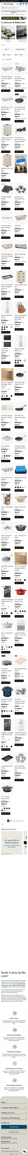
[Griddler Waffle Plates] (7, 189)
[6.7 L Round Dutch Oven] (7, 789)
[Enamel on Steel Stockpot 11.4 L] (7, 691)
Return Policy (14, 1018)
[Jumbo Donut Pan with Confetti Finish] (7, 130)
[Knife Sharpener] (21, 246)
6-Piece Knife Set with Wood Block (21, 734)
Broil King (17, 672)
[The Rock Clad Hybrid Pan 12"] (21, 374)
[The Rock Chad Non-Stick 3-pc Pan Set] (21, 99)
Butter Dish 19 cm (21, 477)
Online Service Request (14, 1052)
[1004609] (22, 611)
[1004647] (4, 456)
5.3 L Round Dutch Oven (19, 600)
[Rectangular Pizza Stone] (21, 661)
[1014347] (9, 327)
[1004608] (20, 611)
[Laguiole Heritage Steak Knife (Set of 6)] (7, 592)
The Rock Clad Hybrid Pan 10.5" (20, 447)
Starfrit (16, 112)
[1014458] (15, 363)
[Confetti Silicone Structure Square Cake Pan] (7, 246)
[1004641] (7, 647)
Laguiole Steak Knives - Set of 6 (20, 634)
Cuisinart (17, 82)
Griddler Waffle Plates (6, 198)
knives (23, 985)
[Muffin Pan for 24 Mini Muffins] (7, 99)
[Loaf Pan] (21, 218)
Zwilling (16, 200)
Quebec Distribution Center (10, 1)
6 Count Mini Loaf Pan (21, 286)
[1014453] (20, 361)
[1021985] (9, 647)
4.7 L (6, 644)
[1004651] (11, 456)
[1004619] (4, 809)
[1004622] (11, 809)
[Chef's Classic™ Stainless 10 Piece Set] (7, 528)
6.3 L (2, 644)
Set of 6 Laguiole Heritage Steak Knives (7, 384)
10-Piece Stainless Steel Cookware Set (20, 701)
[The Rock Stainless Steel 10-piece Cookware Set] (7, 661)
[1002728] (2, 327)
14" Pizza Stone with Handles (6, 226)
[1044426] (25, 488)
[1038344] (2, 649)
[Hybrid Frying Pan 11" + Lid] (7, 558)
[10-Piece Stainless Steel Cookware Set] (21, 691)
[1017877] (11, 396)
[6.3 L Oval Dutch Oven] (21, 528)
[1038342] (4, 811)
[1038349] (4, 458)
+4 (7, 329)
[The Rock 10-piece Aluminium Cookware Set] (21, 130)
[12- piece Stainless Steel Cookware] (21, 69)
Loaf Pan (18, 225)
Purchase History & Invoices (14, 1068)
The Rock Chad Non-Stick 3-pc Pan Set (20, 109)
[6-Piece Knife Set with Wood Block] (21, 725)
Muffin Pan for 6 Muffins (6, 478)
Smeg (16, 736)
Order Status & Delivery (14, 1035)
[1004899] (18, 488)
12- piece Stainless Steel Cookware (20, 78)
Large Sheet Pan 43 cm (7, 767)
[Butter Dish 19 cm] (21, 470)
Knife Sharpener (20, 254)
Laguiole (3, 388)
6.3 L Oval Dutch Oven (20, 536)
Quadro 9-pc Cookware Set (19, 198)
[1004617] (2, 809)
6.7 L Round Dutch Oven (5, 797)
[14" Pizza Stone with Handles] (7, 218)
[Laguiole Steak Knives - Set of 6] (21, 625)
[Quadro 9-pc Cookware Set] (21, 189)
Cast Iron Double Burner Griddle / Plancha (7, 286)
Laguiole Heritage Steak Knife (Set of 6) (7, 601)
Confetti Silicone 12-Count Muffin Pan (6, 78)
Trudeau (3, 82)
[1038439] (22, 488)
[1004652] (2, 458)
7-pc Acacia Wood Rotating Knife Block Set (21, 317)
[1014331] (4, 327)
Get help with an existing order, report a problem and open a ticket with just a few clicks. (14, 1055)
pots (14, 983)
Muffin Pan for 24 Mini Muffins (7, 108)
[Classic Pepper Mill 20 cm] (21, 341)
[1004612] (15, 613)
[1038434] (4, 329)
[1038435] (18, 363)
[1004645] (2, 456)
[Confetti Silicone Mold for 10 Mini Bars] (7, 408)
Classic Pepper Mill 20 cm (20, 350)
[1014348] (11, 327)
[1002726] (15, 611)
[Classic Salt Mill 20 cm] (7, 307)
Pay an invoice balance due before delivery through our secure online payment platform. (14, 1089)
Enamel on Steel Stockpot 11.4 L (6, 700)
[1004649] (9, 456)
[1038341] (18, 613)
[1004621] (9, 809)
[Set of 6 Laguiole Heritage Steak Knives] (7, 374)
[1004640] (4, 647)
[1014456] (22, 361)
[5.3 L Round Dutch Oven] (21, 592)
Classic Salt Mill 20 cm (6, 316)
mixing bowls (16, 985)
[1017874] (4, 396)
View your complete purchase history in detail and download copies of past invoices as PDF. (14, 1072)
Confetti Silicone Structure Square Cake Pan (7, 256)
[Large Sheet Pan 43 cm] (7, 758)
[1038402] (4, 711)
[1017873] (2, 396)
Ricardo (16, 143)
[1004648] (7, 456)
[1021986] (11, 647)
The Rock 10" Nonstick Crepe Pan (20, 417)
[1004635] (2, 647)
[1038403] (7, 711)
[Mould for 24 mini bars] (7, 160)
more (5, 987)
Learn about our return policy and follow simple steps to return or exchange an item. (14, 1022)
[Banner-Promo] (21, 168)
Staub (2, 290)
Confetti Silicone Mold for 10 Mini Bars (6, 417)
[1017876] (9, 396)
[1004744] (2, 711)
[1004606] (18, 611)
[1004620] (7, 809)
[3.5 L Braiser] (7, 438)
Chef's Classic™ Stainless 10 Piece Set (6, 537)
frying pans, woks (6, 985)
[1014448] (2, 329)
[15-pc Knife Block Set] (7, 499)
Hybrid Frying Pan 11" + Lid (7, 567)
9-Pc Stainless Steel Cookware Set (20, 768)
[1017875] (7, 396)
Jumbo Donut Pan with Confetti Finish (7, 139)
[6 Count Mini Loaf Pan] (21, 277)
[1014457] (25, 361)
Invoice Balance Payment (14, 1085)
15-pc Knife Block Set (7, 508)
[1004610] (25, 611)
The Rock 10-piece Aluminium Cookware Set (20, 139)
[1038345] (4, 649)
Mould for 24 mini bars (7, 169)
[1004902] (20, 488)
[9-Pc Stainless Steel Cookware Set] (21, 758)
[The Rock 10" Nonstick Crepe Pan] (21, 408)
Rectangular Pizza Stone (21, 670)
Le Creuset (3, 319)
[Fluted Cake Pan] (21, 499)
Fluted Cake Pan (20, 507)
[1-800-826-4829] (23, 1)
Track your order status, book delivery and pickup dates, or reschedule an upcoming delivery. (14, 1039)
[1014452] (18, 361)
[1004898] (15, 488)
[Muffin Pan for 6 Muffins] (7, 470)
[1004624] (2, 811)
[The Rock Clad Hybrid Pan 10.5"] (21, 438)
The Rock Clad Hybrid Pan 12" (19, 383)
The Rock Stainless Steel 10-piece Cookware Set (6, 671)
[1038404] (9, 711)
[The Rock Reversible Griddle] (7, 341)
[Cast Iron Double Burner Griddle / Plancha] (7, 277)
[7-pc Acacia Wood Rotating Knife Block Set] (21, 307)
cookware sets (20, 983)
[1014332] (7, 327)
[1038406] (2, 713)
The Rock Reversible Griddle (4, 351)
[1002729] (15, 361)
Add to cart (5, 90)
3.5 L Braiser (5, 446)
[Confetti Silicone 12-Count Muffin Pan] (7, 69)
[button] (25, 35)
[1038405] (11, 711)
